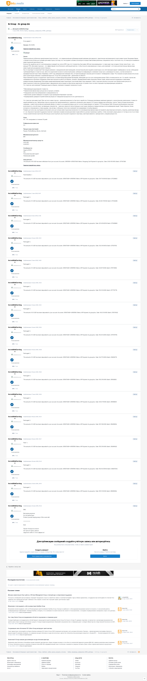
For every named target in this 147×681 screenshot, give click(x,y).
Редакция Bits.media (114, 664)
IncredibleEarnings (23, 29)
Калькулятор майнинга (13, 666)
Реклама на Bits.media (115, 662)
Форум (18, 9)
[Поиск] (139, 9)
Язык (58, 675)
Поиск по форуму (46, 664)
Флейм (21, 601)
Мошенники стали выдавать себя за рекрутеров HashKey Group (26, 606)
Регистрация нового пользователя (41, 556)
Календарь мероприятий (14, 664)
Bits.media (10, 9)
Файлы (43, 666)
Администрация (46, 662)
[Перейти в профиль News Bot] (119, 609)
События (32, 9)
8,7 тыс (16, 54)
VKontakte (77, 664)
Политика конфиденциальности (71, 675)
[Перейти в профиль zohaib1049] (119, 598)
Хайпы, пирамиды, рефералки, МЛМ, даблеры (37, 30)
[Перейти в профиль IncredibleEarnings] (10, 30)
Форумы (9, 13)
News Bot (124, 608)
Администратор (113, 660)
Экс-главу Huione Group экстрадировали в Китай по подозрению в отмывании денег (32, 617)
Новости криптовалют (25, 612)
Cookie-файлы (86, 675)
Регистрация (135, 3)
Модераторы (25, 13)
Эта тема (132, 9)
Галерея (17, 13)
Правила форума (46, 660)
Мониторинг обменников (14, 662)
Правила (57, 9)
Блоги (25, 9)
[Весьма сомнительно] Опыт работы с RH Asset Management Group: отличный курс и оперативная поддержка (40, 595)
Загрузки (39, 9)
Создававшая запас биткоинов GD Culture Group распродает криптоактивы (30, 628)
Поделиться (120, 30)
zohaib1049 (125, 597)
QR (86, 678)
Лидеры (49, 13)
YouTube (77, 668)
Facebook (77, 662)
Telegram (77, 666)
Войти (125, 3)
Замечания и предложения (49, 668)
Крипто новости (11, 660)
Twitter (77, 660)
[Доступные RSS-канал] (139, 652)
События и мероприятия (115, 668)
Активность (49, 9)
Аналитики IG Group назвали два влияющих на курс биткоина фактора (28, 639)
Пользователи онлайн (38, 13)
